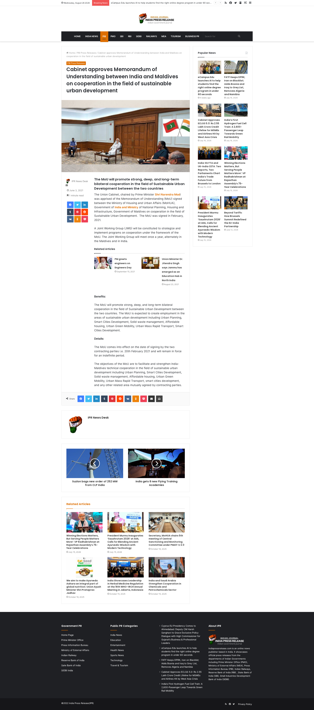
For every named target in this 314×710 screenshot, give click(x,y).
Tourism (176, 36)
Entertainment (117, 645)
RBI (129, 36)
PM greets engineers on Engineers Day (123, 263)
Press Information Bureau (74, 645)
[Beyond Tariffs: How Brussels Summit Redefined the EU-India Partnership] (236, 203)
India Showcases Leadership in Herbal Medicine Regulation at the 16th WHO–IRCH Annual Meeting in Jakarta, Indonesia (125, 585)
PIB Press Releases (86, 52)
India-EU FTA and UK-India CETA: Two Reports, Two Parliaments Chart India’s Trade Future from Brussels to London (209, 173)
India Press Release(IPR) (81, 703)
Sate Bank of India (71, 665)
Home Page (67, 635)
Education (115, 640)
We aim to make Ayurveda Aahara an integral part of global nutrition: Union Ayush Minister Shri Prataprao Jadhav (83, 587)
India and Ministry (126, 207)
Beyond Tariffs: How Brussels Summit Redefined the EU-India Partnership (235, 219)
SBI (121, 36)
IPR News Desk (80, 181)
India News (91, 36)
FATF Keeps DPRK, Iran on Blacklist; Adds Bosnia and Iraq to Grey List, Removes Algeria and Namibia (234, 86)
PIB (104, 36)
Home (77, 36)
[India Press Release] (157, 19)
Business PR (192, 36)
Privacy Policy (245, 704)
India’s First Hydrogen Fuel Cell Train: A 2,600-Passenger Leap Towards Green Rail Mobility (235, 128)
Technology (116, 660)
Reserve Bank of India (72, 660)
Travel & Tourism (119, 665)
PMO (113, 36)
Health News (117, 650)
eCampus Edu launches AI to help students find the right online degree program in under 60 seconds (163, 2)
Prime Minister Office (72, 640)
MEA (163, 36)
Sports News (117, 655)
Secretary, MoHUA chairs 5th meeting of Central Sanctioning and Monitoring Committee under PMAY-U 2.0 (166, 540)
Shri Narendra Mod (167, 194)
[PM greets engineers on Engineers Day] (103, 263)
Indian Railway (69, 655)
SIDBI (139, 36)
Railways (151, 36)
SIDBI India (67, 670)
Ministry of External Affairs (75, 650)
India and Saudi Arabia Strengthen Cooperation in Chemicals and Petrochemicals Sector (165, 585)
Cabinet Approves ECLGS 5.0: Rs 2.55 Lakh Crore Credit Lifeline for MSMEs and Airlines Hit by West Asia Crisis (209, 128)
